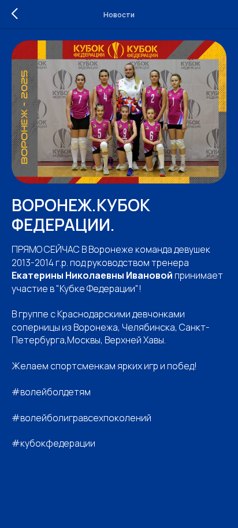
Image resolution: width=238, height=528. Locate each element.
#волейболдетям (51, 391)
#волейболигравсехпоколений (81, 417)
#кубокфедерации (53, 443)
